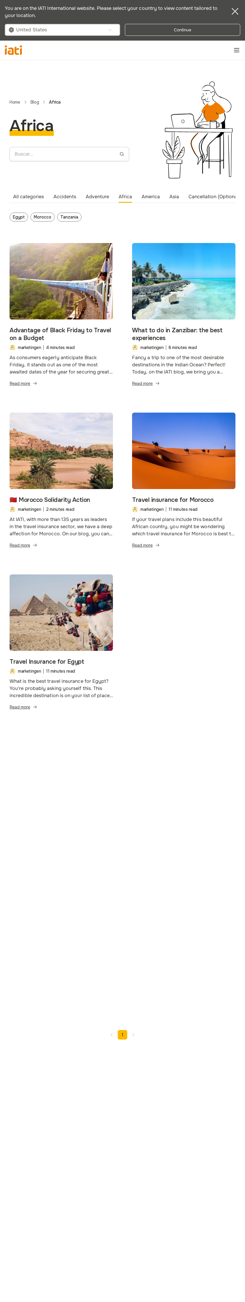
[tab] (29, 197)
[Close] (235, 11)
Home (15, 102)
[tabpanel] (122, 218)
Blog (34, 102)
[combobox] (62, 30)
